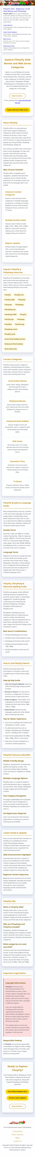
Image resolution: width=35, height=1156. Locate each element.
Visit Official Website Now (17, 1092)
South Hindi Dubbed (10, 32)
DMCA (17, 1138)
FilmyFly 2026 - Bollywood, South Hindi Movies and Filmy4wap (16, 10)
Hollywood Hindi (8, 46)
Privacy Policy (17, 1131)
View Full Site (17, 96)
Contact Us (17, 1141)
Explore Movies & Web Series (17, 110)
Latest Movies (7, 25)
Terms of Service (17, 1135)
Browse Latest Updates (17, 1098)
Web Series (7, 39)
